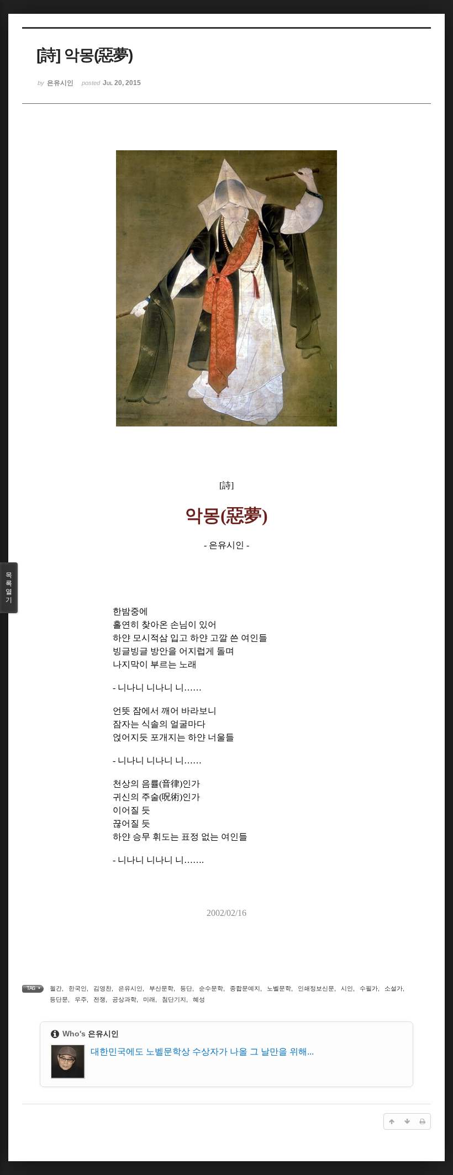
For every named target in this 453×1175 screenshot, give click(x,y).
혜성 (199, 999)
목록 (9, 587)
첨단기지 (174, 999)
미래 (149, 999)
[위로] (391, 1121)
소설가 (393, 988)
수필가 (369, 988)
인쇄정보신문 (316, 988)
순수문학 (211, 988)
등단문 (59, 999)
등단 (186, 988)
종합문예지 (245, 988)
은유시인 (130, 988)
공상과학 (124, 999)
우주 (81, 999)
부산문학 (161, 988)
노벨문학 (279, 988)
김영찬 (102, 988)
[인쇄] (422, 1121)
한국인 (78, 988)
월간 (56, 988)
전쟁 (99, 999)
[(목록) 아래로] (407, 1121)
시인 (347, 988)
